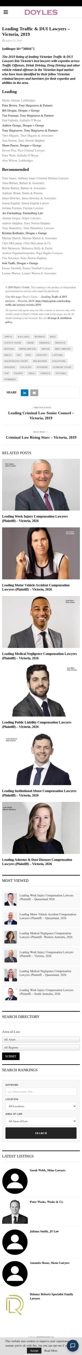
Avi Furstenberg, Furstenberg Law (22, 213)
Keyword (11, 1085)
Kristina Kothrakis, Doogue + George (24, 233)
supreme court (62, 367)
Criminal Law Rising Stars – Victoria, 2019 (41, 437)
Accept (34, 1350)
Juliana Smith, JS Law (44, 1231)
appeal (8, 336)
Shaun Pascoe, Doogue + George (21, 145)
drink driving (27, 348)
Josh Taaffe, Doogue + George (20, 263)
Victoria (61, 373)
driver (45, 348)
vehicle (45, 373)
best (53, 336)
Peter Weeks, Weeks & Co (46, 1202)
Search (41, 1133)
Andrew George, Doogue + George (23, 125)
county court (12, 342)
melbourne (40, 361)
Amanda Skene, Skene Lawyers (49, 1263)
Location (11, 1099)
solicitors (59, 361)
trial (31, 373)
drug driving (63, 348)
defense (9, 348)
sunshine (42, 367)
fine (28, 354)
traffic (18, 373)
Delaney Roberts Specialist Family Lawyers (51, 1296)
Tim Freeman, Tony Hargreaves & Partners (28, 115)
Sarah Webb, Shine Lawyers (47, 1170)
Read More (50, 1350)
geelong (41, 354)
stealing (26, 367)
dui (19, 354)
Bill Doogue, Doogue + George (21, 110)
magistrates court (16, 361)
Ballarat (23, 336)
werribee (10, 379)
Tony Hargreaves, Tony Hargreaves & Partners (30, 130)
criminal (44, 342)
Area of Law (13, 1114)
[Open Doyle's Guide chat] (73, 1346)
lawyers (57, 354)
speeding (9, 367)
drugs (8, 354)
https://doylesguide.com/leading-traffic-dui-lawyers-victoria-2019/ (38, 303)
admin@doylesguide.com (45, 1337)
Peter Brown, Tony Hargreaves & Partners (27, 105)
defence (60, 342)
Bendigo (40, 336)
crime (30, 342)
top (6, 373)
